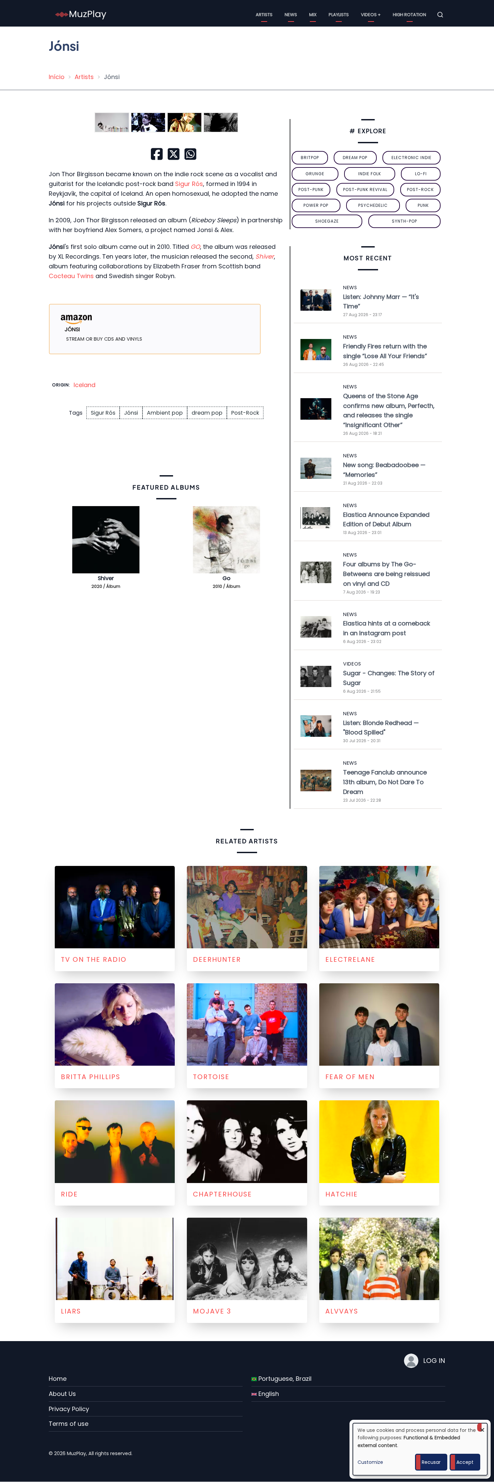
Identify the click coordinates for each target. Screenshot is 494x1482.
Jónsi (131, 413)
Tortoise (211, 1076)
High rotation (409, 14)
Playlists (339, 14)
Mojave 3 (212, 1311)
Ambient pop (165, 413)
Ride (69, 1194)
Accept (465, 1462)
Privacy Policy (69, 1409)
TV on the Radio (94, 959)
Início (57, 77)
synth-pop (404, 221)
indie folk (369, 174)
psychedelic (373, 205)
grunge (314, 174)
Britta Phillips (90, 1076)
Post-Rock (245, 413)
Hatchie (341, 1194)
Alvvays (341, 1311)
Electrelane (350, 959)
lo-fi (421, 174)
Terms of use (68, 1423)
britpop (310, 157)
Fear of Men (350, 1076)
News (291, 14)
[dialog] (420, 1449)
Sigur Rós (189, 184)
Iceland (84, 385)
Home (58, 1378)
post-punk (311, 189)
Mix (313, 14)
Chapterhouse (222, 1194)
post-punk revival (365, 189)
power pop (315, 205)
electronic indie (411, 157)
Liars (71, 1311)
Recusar (431, 1462)
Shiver (106, 578)
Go (226, 578)
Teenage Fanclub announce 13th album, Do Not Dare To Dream (385, 782)
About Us (62, 1394)
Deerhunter (217, 959)
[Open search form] (440, 15)
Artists (264, 14)
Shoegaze (327, 221)
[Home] (81, 14)
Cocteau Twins (71, 276)
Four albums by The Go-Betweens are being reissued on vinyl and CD (386, 574)
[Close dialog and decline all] (482, 1427)
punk (423, 205)
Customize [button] (370, 1462)
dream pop (207, 413)
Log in (434, 1360)
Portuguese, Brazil (284, 1378)
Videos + (371, 14)
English (268, 1394)
